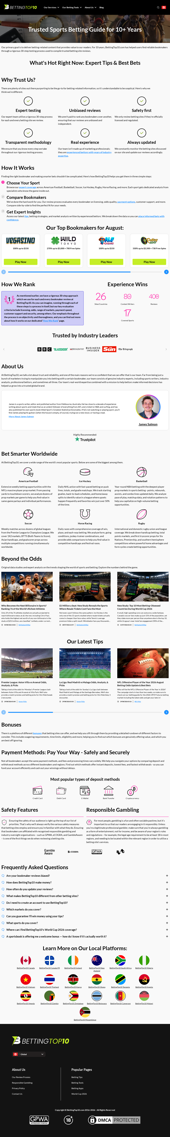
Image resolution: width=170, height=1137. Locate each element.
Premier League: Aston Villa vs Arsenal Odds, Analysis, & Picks (24, 684)
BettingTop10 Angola (144, 987)
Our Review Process (21, 1077)
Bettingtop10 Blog (24, 625)
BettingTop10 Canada (26, 968)
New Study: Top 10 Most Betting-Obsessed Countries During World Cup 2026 (138, 607)
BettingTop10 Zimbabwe (73, 1003)
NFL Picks (138, 701)
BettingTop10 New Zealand (97, 969)
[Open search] (158, 7)
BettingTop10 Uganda (26, 1003)
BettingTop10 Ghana (96, 987)
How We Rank (50, 320)
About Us (18, 1069)
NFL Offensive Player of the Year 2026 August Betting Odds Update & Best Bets (140, 684)
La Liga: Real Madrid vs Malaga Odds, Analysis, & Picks (83, 684)
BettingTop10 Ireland (73, 968)
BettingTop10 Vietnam (25, 987)
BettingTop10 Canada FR (49, 968)
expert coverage (27, 187)
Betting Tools (77, 1082)
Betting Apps (77, 1088)
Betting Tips (76, 1077)
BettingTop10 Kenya (73, 987)
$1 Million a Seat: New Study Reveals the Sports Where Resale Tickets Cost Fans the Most (83, 607)
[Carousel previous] (3, 272)
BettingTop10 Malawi (144, 1003)
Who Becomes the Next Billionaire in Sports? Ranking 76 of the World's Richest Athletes (23, 607)
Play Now (20, 261)
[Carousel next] (166, 272)
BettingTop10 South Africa (120, 968)
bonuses (37, 733)
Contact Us (17, 1094)
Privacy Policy (18, 1088)
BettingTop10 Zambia (49, 1003)
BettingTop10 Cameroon (120, 1003)
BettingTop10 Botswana (97, 1003)
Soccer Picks (23, 701)
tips (26, 216)
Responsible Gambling (22, 1082)
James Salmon (148, 424)
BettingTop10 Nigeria (144, 968)
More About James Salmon (21, 416)
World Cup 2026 (79, 1094)
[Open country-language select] (164, 7)
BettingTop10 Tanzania (120, 987)
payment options (126, 201)
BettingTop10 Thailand (49, 987)
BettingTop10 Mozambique (85, 1020)
